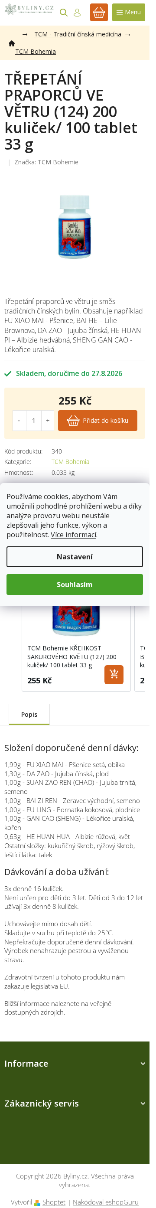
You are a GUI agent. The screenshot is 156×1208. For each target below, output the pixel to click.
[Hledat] (63, 12)
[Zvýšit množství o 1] (48, 420)
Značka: (46, 162)
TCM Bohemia (70, 461)
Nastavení (75, 557)
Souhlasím (75, 584)
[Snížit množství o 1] (19, 420)
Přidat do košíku (105, 420)
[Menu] (128, 12)
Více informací (73, 534)
